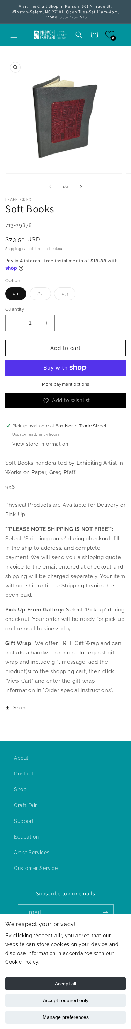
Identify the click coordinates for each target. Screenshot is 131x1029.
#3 (68, 295)
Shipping (13, 249)
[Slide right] (81, 186)
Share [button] (20, 708)
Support (24, 821)
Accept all (65, 983)
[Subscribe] (105, 912)
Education (26, 837)
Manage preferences (66, 1017)
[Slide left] (50, 186)
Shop (20, 789)
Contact (24, 773)
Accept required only (65, 1000)
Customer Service (36, 868)
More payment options (65, 384)
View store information (40, 444)
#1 (16, 293)
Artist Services (32, 852)
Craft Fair (25, 805)
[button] (14, 35)
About (21, 758)
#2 (44, 295)
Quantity (14, 309)
